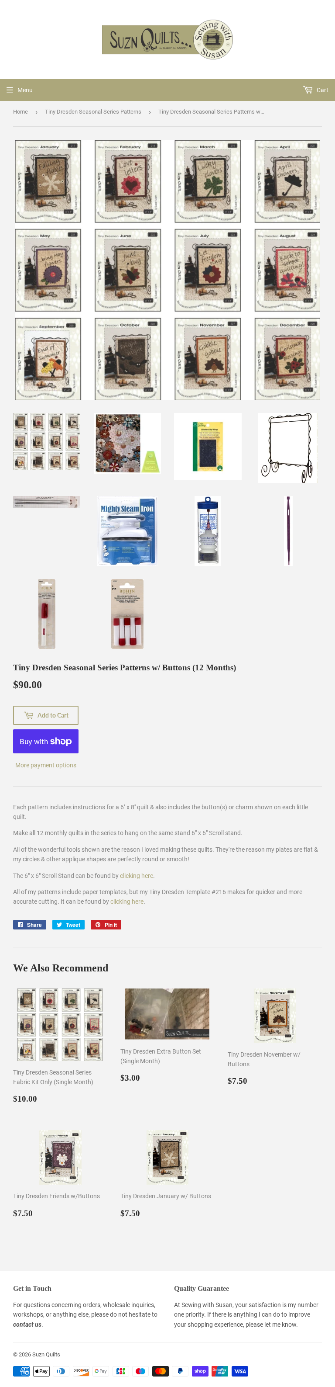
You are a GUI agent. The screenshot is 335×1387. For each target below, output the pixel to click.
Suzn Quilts (46, 1354)
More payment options (45, 765)
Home (20, 111)
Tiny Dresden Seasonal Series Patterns (93, 111)
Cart (321, 90)
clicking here (136, 875)
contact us (27, 1324)
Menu (25, 90)
